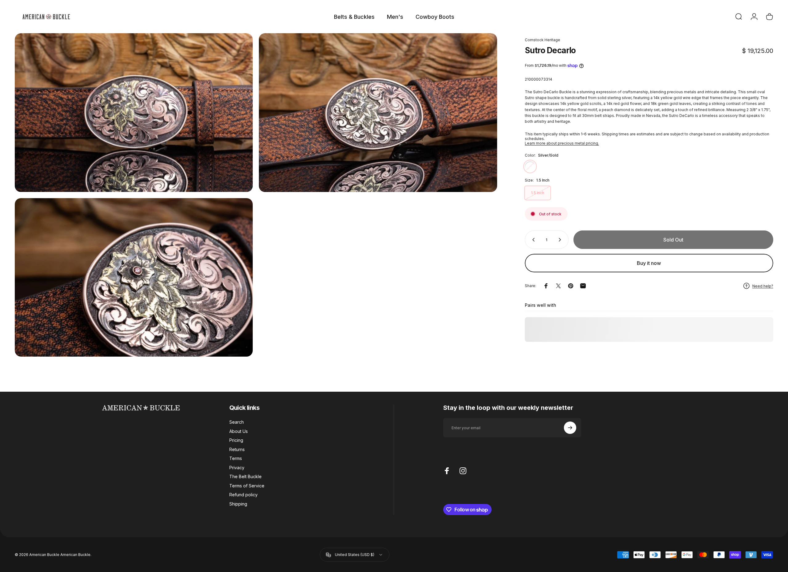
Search (236, 422)
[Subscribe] (570, 428)
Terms (235, 458)
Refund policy (243, 494)
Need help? (762, 286)
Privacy (236, 467)
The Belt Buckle (245, 476)
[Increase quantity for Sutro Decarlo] (561, 240)
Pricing (236, 440)
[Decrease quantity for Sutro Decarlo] (532, 240)
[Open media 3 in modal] (134, 277)
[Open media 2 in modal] (378, 112)
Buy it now (649, 263)
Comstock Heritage (542, 40)
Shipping (238, 503)
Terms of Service (246, 485)
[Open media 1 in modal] (134, 112)
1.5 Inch (537, 192)
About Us (238, 431)
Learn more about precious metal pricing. (562, 143)
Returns (237, 449)
